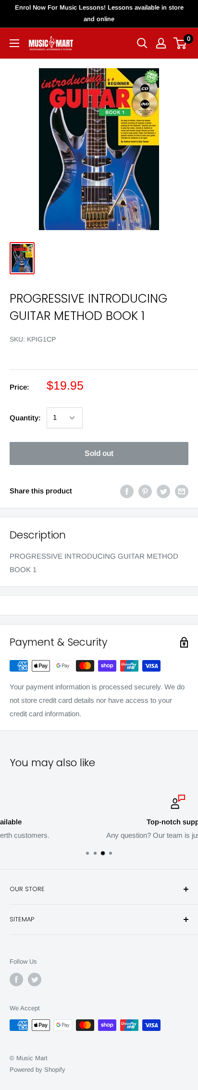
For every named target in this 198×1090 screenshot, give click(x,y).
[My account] (161, 43)
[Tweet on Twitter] (163, 491)
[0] (180, 43)
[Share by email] (181, 491)
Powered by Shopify (37, 1069)
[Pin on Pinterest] (145, 491)
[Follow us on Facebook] (16, 979)
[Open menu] (14, 43)
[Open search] (142, 43)
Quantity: (25, 418)
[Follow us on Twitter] (34, 979)
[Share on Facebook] (127, 491)
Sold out (99, 453)
